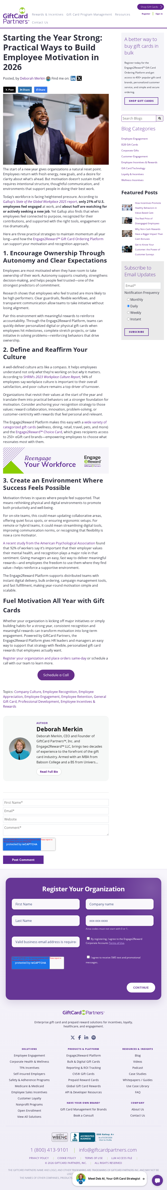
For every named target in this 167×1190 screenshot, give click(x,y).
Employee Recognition (60, 691)
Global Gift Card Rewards (83, 1086)
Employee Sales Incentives (29, 1092)
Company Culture (27, 691)
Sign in (159, 13)
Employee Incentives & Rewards (139, 162)
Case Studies (137, 1074)
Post (11, 89)
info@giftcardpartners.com (108, 1150)
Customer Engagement (134, 156)
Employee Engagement (42, 696)
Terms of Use (116, 943)
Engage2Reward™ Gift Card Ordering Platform (68, 239)
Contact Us (137, 1115)
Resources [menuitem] (122, 14)
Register (146, 13)
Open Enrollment (29, 1110)
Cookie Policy (67, 1158)
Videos (137, 1061)
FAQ (138, 1092)
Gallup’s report (40, 201)
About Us (138, 1109)
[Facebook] (79, 1037)
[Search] (159, 118)
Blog (138, 1055)
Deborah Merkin (32, 78)
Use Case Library (137, 1086)
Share (26, 89)
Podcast (137, 1068)
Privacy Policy (39, 1158)
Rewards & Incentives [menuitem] (48, 14)
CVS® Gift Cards (83, 1074)
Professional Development (38, 701)
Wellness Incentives (132, 180)
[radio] (142, 299)
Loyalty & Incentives (132, 174)
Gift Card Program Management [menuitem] (89, 14)
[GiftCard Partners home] (83, 1012)
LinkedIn (73, 78)
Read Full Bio (49, 772)
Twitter (79, 78)
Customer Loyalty (29, 1098)
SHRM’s (51, 377)
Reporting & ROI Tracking (83, 1068)
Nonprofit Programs (29, 1104)
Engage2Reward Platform (83, 1055)
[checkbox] (142, 309)
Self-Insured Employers (29, 1074)
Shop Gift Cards (149, 7)
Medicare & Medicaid (29, 1086)
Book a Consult (84, 1115)
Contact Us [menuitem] (40, 22)
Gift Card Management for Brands (83, 1109)
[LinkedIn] (86, 1037)
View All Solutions (29, 1117)
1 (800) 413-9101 (50, 1150)
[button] (109, 1178)
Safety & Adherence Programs (29, 1080)
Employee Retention (76, 696)
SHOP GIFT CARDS (141, 101)
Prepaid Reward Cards (83, 1080)
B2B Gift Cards (129, 144)
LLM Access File (122, 1158)
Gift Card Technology (133, 168)
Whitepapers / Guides (138, 1080)
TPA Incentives (29, 1068)
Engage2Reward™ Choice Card (39, 432)
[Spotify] (93, 1037)
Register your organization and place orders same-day (44, 658)
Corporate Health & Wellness (29, 1061)
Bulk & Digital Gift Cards (83, 1061)
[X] (72, 1037)
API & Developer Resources (83, 1092)
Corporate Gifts (130, 150)
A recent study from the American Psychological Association (49, 543)
